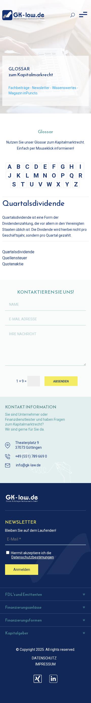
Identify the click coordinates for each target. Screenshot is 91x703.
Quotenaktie (13, 264)
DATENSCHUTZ (44, 658)
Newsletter (41, 88)
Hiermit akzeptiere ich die (32, 555)
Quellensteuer (14, 258)
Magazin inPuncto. (23, 93)
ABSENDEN (61, 381)
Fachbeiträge (19, 88)
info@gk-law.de (28, 465)
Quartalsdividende (18, 251)
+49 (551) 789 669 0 (31, 456)
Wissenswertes (64, 88)
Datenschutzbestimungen (32, 557)
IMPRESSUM (45, 664)
